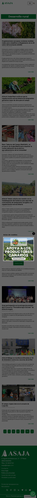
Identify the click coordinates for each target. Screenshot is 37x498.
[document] (18, 249)
